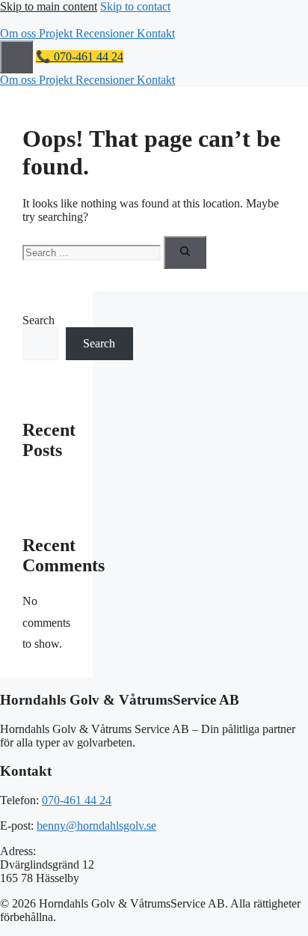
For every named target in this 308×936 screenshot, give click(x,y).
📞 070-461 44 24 (79, 56)
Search (38, 320)
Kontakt (156, 33)
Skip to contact (135, 6)
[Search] (185, 252)
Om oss (19, 33)
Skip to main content (48, 6)
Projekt (57, 33)
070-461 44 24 (76, 800)
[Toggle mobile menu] (16, 56)
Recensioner (106, 33)
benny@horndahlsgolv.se (96, 825)
